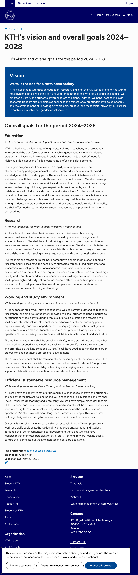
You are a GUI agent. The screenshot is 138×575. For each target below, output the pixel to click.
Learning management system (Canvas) (94, 503)
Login (129, 3)
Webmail (75, 497)
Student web (25, 3)
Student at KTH (14, 510)
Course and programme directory (90, 490)
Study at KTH (13, 483)
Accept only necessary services (60, 565)
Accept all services (101, 565)
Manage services (20, 565)
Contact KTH (78, 541)
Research (10, 490)
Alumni (9, 517)
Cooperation (12, 497)
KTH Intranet (12, 524)
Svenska (115, 14)
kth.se (9, 3)
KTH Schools (12, 547)
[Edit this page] (6, 462)
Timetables (77, 483)
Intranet (41, 3)
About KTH (11, 503)
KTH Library (11, 540)
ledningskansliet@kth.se (41, 450)
